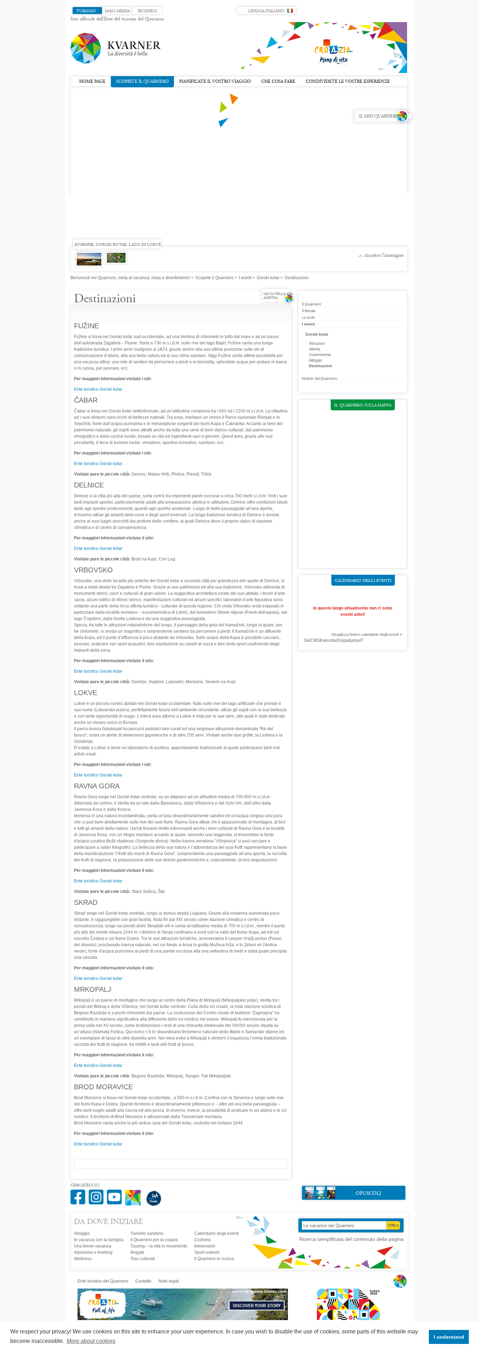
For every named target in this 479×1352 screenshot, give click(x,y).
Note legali (168, 1281)
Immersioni (204, 1246)
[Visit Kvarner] (134, 1194)
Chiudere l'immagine (384, 256)
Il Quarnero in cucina (214, 1258)
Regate (137, 1252)
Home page (92, 82)
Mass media (117, 11)
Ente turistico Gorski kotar (98, 389)
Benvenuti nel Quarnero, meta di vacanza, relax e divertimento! (130, 277)
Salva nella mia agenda (278, 296)
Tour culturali (142, 1258)
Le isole (308, 317)
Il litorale (309, 311)
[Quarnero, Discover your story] (183, 1318)
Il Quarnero (311, 304)
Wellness (83, 1258)
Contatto (143, 1281)
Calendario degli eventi (363, 581)
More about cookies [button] (91, 1341)
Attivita (314, 349)
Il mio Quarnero (379, 116)
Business (147, 11)
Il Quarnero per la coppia (154, 1239)
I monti (245, 277)
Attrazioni (317, 343)
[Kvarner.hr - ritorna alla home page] (116, 48)
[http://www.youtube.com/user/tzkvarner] (116, 1193)
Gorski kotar (268, 277)
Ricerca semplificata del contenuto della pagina (351, 1239)
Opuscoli (368, 1193)
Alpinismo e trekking (93, 1252)
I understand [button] (449, 1337)
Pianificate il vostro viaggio (215, 82)
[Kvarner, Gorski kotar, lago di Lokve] (87, 264)
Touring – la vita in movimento (158, 1246)
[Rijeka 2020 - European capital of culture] (345, 1318)
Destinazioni (320, 366)
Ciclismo (202, 1239)
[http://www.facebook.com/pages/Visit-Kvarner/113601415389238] (79, 1193)
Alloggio (315, 360)
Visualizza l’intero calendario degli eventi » (366, 634)
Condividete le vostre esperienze (348, 82)
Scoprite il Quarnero (142, 82)
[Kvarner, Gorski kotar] (115, 261)
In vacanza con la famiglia (98, 1239)
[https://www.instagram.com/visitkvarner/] (98, 1193)
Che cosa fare (278, 82)
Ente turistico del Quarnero (102, 1281)
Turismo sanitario (146, 1233)
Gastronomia (320, 354)
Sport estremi (207, 1252)
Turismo (86, 11)
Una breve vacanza (92, 1246)
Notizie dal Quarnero (319, 378)
